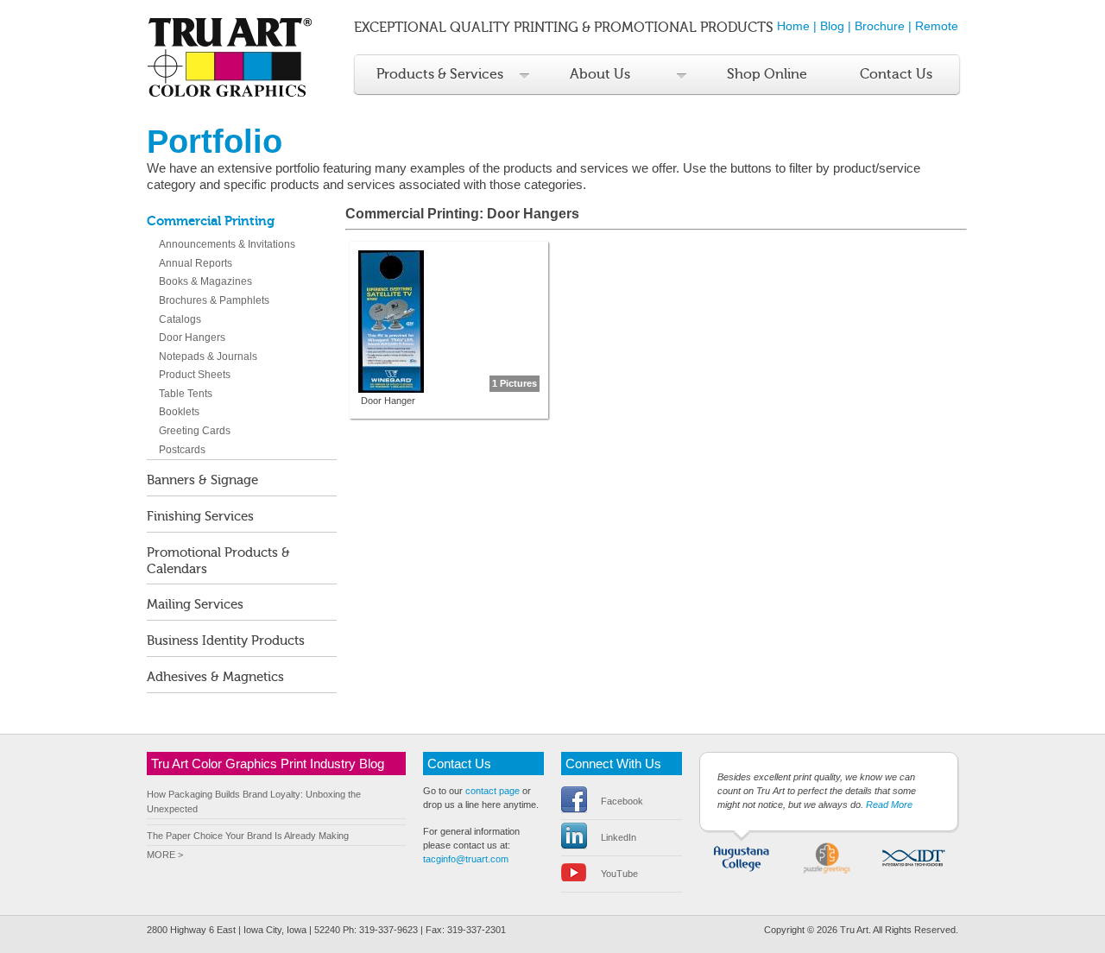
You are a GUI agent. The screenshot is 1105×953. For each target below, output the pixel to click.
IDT (913, 856)
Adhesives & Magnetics (215, 677)
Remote (936, 26)
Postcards (182, 450)
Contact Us (896, 74)
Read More (889, 804)
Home (793, 26)
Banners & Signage (202, 480)
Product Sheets (194, 375)
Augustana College (742, 856)
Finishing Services (200, 516)
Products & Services (439, 74)
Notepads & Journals (208, 356)
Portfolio (214, 141)
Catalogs (180, 319)
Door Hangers (192, 337)
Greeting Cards (194, 431)
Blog (832, 26)
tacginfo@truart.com (465, 859)
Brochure (880, 26)
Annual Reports (195, 263)
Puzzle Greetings (827, 856)
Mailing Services (195, 604)
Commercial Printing (211, 221)
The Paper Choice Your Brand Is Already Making (248, 835)
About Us (600, 74)
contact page (492, 791)
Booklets (179, 412)
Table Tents (185, 394)
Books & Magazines (205, 281)
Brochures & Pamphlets (214, 300)
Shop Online (767, 74)
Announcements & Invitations (227, 244)
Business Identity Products (226, 641)
